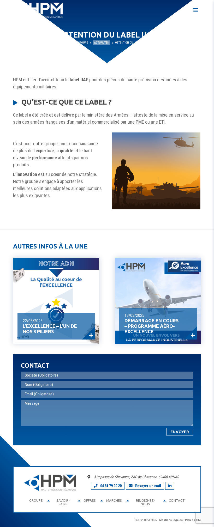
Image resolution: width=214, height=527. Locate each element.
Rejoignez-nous (145, 502)
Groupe (36, 500)
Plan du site (193, 520)
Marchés (114, 500)
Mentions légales (171, 520)
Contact (177, 500)
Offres (90, 500)
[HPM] (38, 10)
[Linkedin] (169, 486)
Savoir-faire (63, 502)
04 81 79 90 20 (111, 485)
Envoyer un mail (148, 485)
